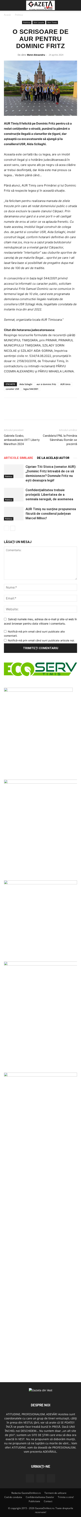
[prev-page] (6, 528)
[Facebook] (30, 1478)
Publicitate (34, 1501)
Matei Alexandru (36, 54)
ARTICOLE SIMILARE (18, 458)
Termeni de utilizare (55, 1493)
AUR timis (65, 384)
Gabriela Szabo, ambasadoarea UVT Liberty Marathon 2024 (22, 440)
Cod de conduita (13, 1497)
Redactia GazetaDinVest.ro (26, 1493)
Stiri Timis (52, 22)
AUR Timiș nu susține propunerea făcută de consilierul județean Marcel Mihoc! (51, 513)
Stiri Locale (39, 22)
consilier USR (12, 388)
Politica (19, 14)
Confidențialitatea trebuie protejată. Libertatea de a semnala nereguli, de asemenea (49, 494)
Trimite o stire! (66, 1497)
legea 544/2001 (30, 388)
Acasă (7, 14)
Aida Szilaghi (25, 384)
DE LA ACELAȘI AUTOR (53, 458)
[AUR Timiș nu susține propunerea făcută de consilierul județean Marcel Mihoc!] (14, 513)
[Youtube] (51, 1478)
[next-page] (12, 528)
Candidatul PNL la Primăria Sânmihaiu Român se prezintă (60, 440)
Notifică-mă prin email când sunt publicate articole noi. (41, 640)
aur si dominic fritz (46, 384)
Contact (48, 1501)
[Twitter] (40, 1478)
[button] (6, 5)
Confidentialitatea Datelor (40, 1497)
